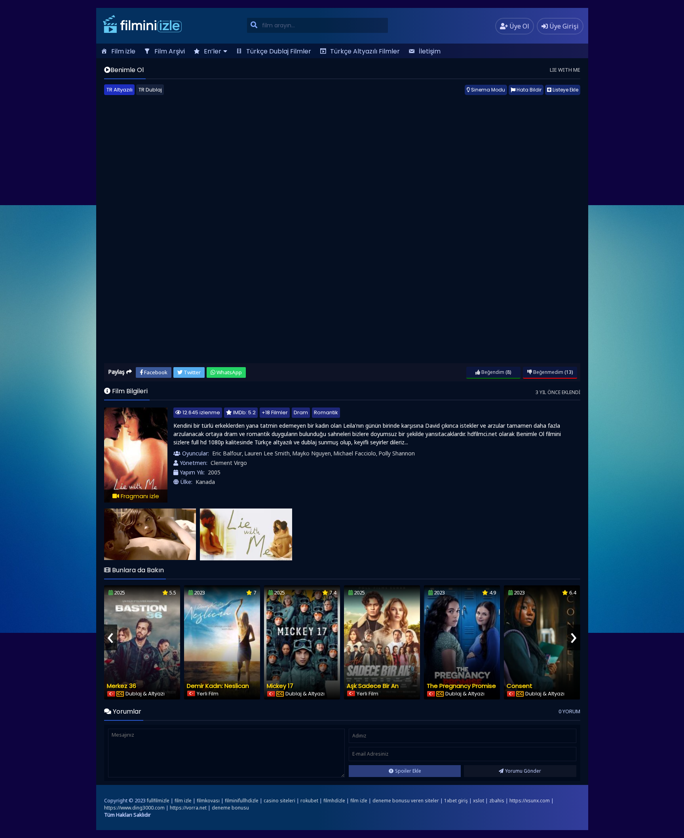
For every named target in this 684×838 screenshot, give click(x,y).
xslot (478, 800)
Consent (519, 686)
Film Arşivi (169, 51)
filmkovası (208, 800)
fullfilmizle (158, 800)
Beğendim (492, 372)
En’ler (212, 51)
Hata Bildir (528, 89)
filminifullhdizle (241, 800)
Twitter (191, 372)
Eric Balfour (227, 453)
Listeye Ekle (564, 89)
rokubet (309, 800)
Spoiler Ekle (408, 771)
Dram (301, 412)
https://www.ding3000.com (134, 807)
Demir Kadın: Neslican (218, 686)
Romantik (326, 412)
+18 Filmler (275, 412)
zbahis (496, 800)
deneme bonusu (230, 807)
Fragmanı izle (139, 496)
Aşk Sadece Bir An (373, 686)
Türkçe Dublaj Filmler (278, 51)
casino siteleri (279, 800)
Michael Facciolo (354, 453)
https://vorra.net (188, 807)
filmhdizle (334, 800)
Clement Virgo (229, 463)
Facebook (155, 372)
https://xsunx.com (529, 800)
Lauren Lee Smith (267, 453)
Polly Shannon (396, 453)
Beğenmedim (547, 372)
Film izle (123, 51)
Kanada (205, 482)
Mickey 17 (280, 686)
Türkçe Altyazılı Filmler (365, 51)
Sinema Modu (487, 89)
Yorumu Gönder (523, 771)
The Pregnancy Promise (461, 686)
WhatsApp (228, 372)
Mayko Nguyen (311, 453)
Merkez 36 (121, 686)
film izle (183, 800)
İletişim (430, 51)
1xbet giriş (456, 800)
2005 (214, 472)
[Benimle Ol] (150, 534)
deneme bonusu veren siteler (405, 800)
